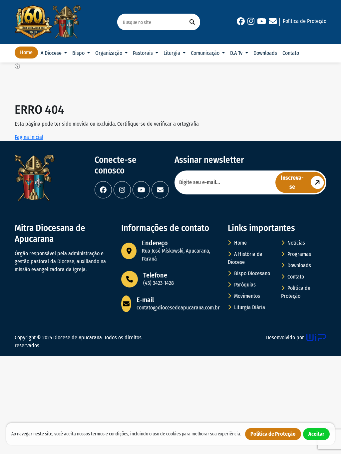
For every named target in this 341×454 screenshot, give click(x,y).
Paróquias (244, 285)
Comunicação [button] (206, 53)
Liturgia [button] (172, 53)
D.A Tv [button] (237, 53)
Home (26, 52)
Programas (298, 254)
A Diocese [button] (52, 53)
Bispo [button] (79, 53)
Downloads (265, 53)
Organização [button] (109, 53)
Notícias (295, 243)
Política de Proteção (304, 21)
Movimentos (246, 296)
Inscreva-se (292, 182)
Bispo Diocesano (251, 273)
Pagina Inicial (29, 137)
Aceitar (316, 434)
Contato (290, 53)
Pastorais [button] (143, 53)
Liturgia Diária (249, 307)
